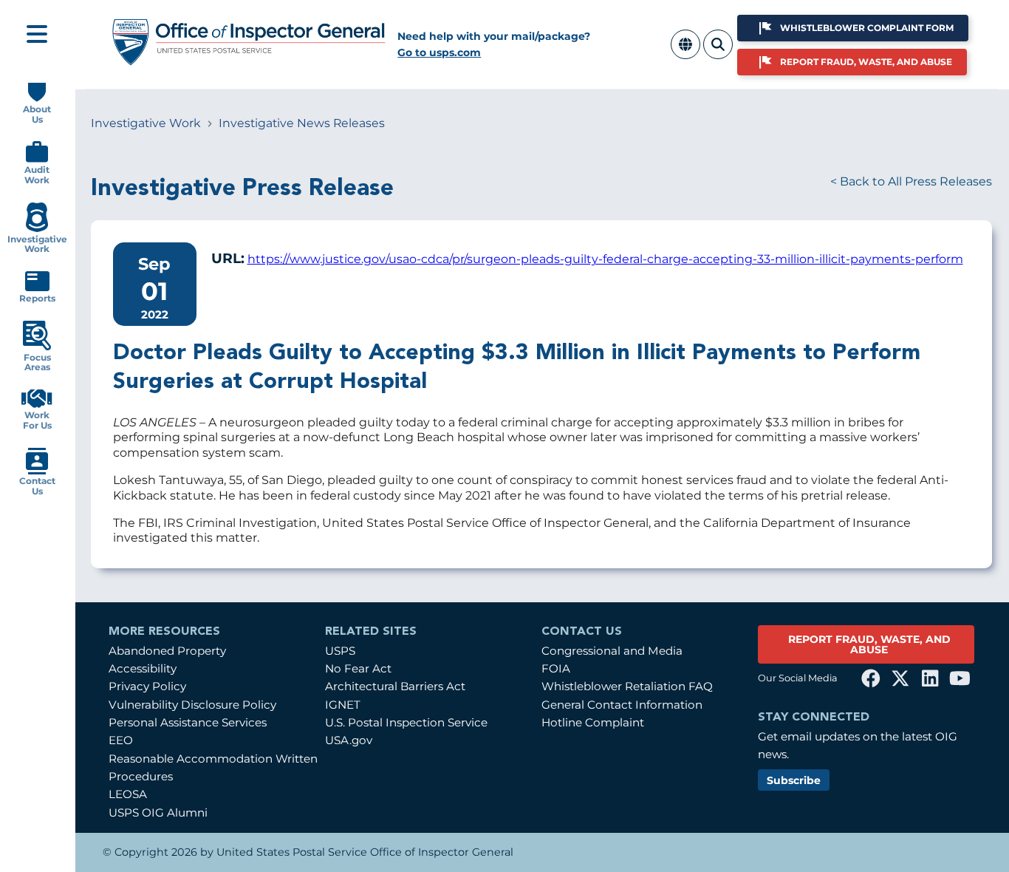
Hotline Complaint (592, 722)
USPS (340, 651)
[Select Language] (685, 53)
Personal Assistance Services (188, 722)
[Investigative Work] (36, 228)
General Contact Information (621, 705)
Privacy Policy (147, 686)
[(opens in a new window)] (871, 678)
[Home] (249, 60)
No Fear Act (358, 668)
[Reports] (37, 287)
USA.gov (348, 740)
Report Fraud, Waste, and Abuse (866, 61)
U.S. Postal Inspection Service (406, 722)
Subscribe (794, 780)
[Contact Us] (37, 471)
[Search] (718, 53)
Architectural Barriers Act (395, 686)
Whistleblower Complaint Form (867, 27)
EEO (121, 740)
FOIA (555, 668)
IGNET (342, 705)
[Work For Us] (36, 404)
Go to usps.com (439, 52)
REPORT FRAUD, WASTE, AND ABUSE (869, 644)
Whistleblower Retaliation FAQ (627, 686)
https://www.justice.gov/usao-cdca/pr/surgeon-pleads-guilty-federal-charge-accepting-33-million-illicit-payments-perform (605, 259)
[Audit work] (37, 159)
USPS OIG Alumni (158, 812)
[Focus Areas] (37, 346)
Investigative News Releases (302, 123)
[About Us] (37, 98)
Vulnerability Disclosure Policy (192, 705)
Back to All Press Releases (916, 181)
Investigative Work (146, 123)
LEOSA (128, 794)
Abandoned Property (167, 651)
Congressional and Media (612, 651)
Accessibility (143, 668)
